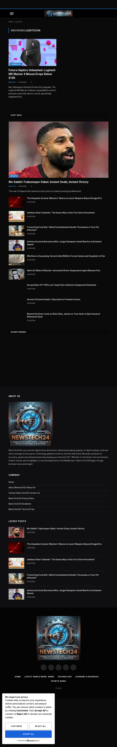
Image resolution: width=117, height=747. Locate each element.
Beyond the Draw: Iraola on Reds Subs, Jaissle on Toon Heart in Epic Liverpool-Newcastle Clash (64, 315)
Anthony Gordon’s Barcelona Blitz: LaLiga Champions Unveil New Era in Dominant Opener (64, 243)
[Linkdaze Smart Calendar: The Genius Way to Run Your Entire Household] (16, 216)
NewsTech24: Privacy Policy (21, 498)
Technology (16, 64)
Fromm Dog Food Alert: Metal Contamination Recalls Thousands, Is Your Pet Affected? (63, 228)
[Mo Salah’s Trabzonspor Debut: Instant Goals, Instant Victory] (58, 150)
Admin (13, 82)
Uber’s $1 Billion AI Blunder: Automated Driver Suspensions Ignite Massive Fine (63, 270)
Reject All (40, 726)
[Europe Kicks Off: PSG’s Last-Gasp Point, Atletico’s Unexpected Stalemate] (16, 288)
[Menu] (12, 13)
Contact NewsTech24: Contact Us (24, 493)
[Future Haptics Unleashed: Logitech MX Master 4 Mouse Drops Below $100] (32, 52)
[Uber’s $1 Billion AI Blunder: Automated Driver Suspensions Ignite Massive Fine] (16, 274)
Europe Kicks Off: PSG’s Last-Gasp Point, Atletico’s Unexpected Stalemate (61, 285)
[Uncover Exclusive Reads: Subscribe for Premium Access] (16, 303)
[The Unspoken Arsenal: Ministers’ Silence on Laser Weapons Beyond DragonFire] (16, 202)
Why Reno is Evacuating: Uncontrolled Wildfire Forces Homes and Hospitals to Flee (66, 256)
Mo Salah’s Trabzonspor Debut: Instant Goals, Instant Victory (48, 182)
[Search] (105, 13)
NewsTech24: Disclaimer (20, 504)
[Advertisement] (58, 358)
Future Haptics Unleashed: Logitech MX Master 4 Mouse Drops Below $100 (32, 74)
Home (11, 22)
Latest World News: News (39, 677)
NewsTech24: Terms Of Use (21, 509)
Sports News (58, 681)
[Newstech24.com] (58, 13)
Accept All (28, 734)
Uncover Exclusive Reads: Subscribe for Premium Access (53, 299)
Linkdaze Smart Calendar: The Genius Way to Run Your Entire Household (61, 213)
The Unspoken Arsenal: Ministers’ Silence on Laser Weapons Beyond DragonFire (64, 198)
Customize (16, 726)
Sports (14, 176)
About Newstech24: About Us (22, 487)
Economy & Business (87, 677)
